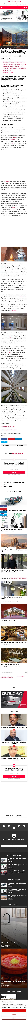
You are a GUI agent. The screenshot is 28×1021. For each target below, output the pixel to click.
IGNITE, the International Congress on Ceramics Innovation (21, 19)
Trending (23, 5)
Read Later (7, 445)
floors (13, 207)
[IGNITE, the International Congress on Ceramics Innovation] (14, 520)
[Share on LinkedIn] (18, 439)
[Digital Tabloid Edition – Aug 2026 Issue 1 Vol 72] (14, 541)
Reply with (26, 672)
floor (11, 143)
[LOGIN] (26, 7)
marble (9, 352)
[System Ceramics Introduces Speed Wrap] (8, 13)
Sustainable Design (8, 72)
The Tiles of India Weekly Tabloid (8, 547)
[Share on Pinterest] (11, 439)
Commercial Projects (18, 578)
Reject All (14, 1018)
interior (7, 102)
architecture (13, 139)
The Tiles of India (14, 1)
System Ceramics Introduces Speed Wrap (13, 510)
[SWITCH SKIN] (24, 7)
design (9, 337)
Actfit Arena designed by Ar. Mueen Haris (13, 642)
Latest (4, 5)
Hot (16, 5)
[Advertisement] (14, 166)
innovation (23, 297)
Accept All (14, 1010)
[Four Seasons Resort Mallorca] (14, 655)
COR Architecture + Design (9, 620)
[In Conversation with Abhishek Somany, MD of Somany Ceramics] (14, 751)
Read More (10, 861)
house (2, 272)
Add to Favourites (20, 445)
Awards (3, 568)
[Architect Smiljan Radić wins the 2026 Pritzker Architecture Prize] (14, 561)
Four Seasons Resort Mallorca (10, 664)
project (7, 181)
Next (27, 15)
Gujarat (14, 310)
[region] (14, 1010)
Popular (10, 5)
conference (4, 266)
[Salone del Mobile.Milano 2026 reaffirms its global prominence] (4, 872)
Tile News (3, 527)
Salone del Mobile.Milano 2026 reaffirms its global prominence (16, 871)
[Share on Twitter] (4, 442)
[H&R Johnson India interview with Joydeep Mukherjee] (14, 735)
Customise (14, 1014)
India (14, 137)
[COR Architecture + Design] (14, 611)
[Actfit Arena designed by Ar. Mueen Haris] (14, 633)
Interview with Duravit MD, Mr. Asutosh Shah (14, 727)
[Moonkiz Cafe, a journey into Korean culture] (14, 588)
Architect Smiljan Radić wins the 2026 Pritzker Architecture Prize (12, 571)
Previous (0, 15)
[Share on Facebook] (4, 439)
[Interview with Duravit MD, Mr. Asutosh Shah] (14, 720)
